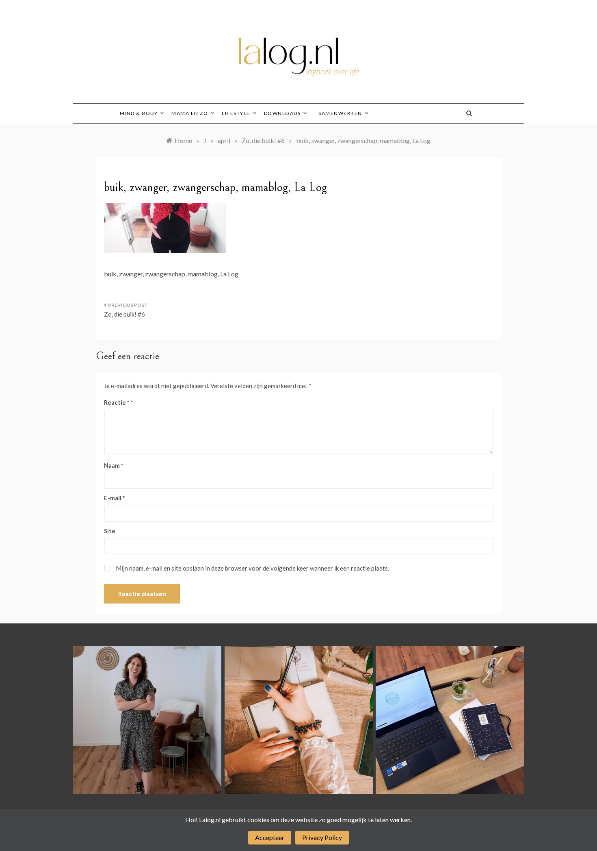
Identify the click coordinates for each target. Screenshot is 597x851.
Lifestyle (236, 113)
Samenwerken (340, 113)
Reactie (117, 402)
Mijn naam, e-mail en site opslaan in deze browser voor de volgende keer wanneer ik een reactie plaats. (252, 568)
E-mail (114, 497)
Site (109, 530)
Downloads (282, 113)
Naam (113, 465)
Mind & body (139, 113)
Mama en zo (189, 113)
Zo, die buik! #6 (124, 314)
